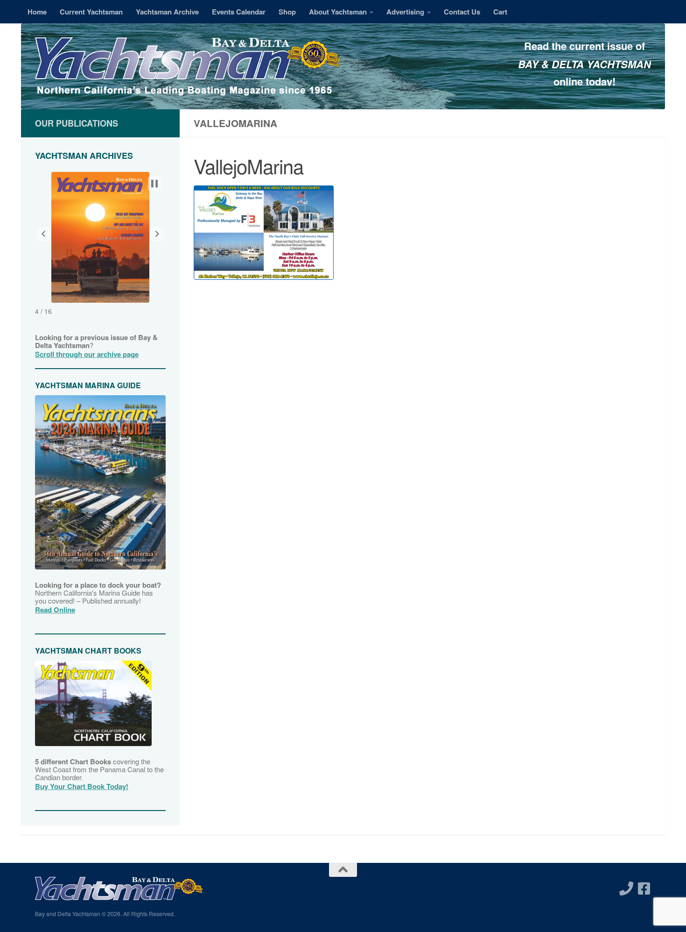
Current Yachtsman (91, 12)
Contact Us (462, 12)
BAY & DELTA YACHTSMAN (584, 64)
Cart (500, 12)
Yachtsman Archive (167, 12)
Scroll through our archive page (87, 354)
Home (37, 12)
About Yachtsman (338, 12)
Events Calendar (239, 12)
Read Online (55, 610)
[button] (43, 234)
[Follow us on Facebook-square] (644, 889)
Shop (287, 12)
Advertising (405, 12)
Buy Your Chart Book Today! (81, 786)
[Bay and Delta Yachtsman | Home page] (188, 67)
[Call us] (626, 889)
